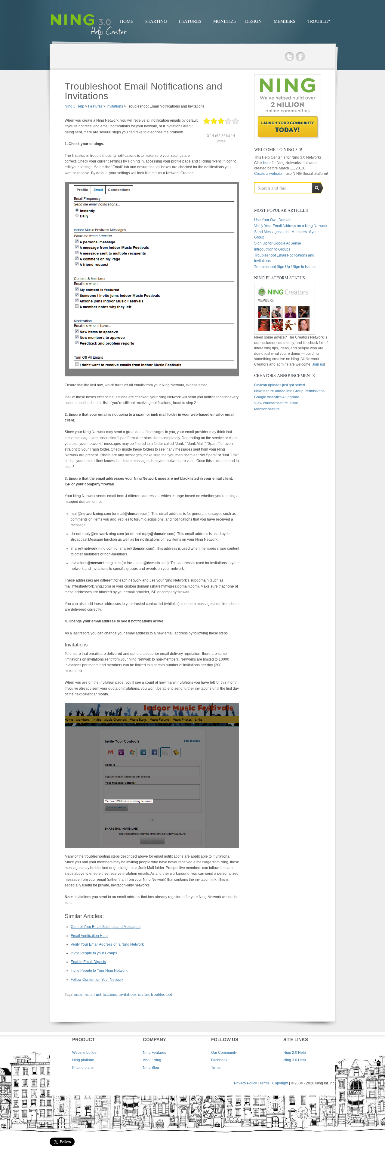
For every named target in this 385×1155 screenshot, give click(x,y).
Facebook (300, 57)
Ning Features (154, 1052)
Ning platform (83, 1060)
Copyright (280, 1083)
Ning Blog (151, 1067)
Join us (318, 364)
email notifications (101, 994)
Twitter (289, 57)
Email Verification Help (89, 936)
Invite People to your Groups (94, 953)
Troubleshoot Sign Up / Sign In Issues (285, 267)
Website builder (85, 1052)
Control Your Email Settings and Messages (105, 927)
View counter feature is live (276, 403)
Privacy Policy (245, 1083)
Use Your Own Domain (272, 220)
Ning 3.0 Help (294, 1060)
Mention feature (267, 409)
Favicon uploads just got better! (279, 385)
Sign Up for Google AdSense (277, 243)
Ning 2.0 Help (294, 1052)
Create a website (268, 174)
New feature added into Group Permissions (289, 391)
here (267, 163)
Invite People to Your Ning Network (99, 970)
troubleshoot (161, 994)
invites (143, 994)
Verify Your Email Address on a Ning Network (107, 944)
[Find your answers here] (89, 40)
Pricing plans (83, 1067)
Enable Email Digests (88, 962)
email (79, 994)
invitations (127, 994)
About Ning (152, 1060)
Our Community (224, 1052)
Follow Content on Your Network (97, 979)
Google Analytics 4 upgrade (276, 397)
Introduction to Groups (272, 249)
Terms (265, 1083)
